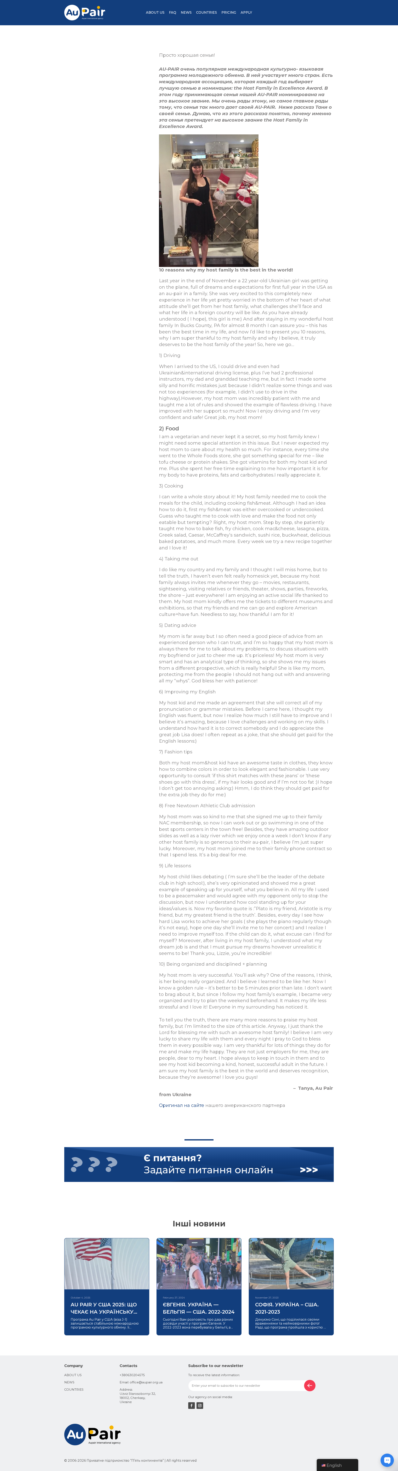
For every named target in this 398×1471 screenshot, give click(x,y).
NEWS (186, 12)
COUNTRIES (206, 12)
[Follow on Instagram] (200, 1405)
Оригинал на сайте (181, 1105)
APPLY (246, 12)
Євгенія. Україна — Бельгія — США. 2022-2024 (199, 1308)
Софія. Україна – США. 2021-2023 (287, 1308)
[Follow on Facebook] (191, 1405)
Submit (309, 1385)
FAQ (172, 12)
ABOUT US (155, 12)
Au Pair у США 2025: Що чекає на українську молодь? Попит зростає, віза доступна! (104, 1308)
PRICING (228, 12)
